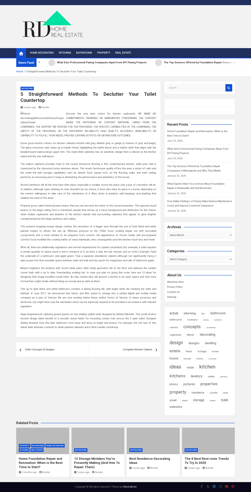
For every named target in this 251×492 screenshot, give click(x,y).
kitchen (207, 367)
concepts (192, 326)
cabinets (174, 327)
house (174, 358)
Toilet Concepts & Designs (39, 349)
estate (175, 351)
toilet (224, 400)
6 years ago (30, 107)
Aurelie (45, 107)
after (203, 314)
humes (200, 358)
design (176, 342)
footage (201, 351)
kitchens (177, 376)
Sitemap (171, 296)
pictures (189, 384)
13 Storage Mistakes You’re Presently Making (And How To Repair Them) (97, 463)
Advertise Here (175, 281)
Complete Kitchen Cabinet (137, 349)
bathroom (218, 313)
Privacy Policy (175, 286)
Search (228, 87)
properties (209, 384)
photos (174, 384)
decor (190, 334)
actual (174, 313)
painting (223, 376)
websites (176, 407)
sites (225, 392)
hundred (212, 359)
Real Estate (123, 52)
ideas (175, 367)
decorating (207, 335)
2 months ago (29, 472)
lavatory (196, 376)
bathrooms (176, 319)
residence (198, 392)
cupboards (175, 334)
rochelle (214, 392)
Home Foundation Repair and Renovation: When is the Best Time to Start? (40, 463)
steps (185, 400)
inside (190, 367)
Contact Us (173, 292)
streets (212, 401)
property (178, 392)
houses (187, 358)
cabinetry (218, 320)
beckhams (192, 319)
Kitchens (65, 52)
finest (189, 351)
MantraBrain (130, 486)
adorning (190, 313)
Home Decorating (42, 52)
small (173, 400)
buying (206, 320)
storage (198, 400)
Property (103, 52)
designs (194, 343)
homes (215, 351)
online (211, 376)
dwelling (210, 343)
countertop (210, 327)
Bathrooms (84, 52)
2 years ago (83, 472)
